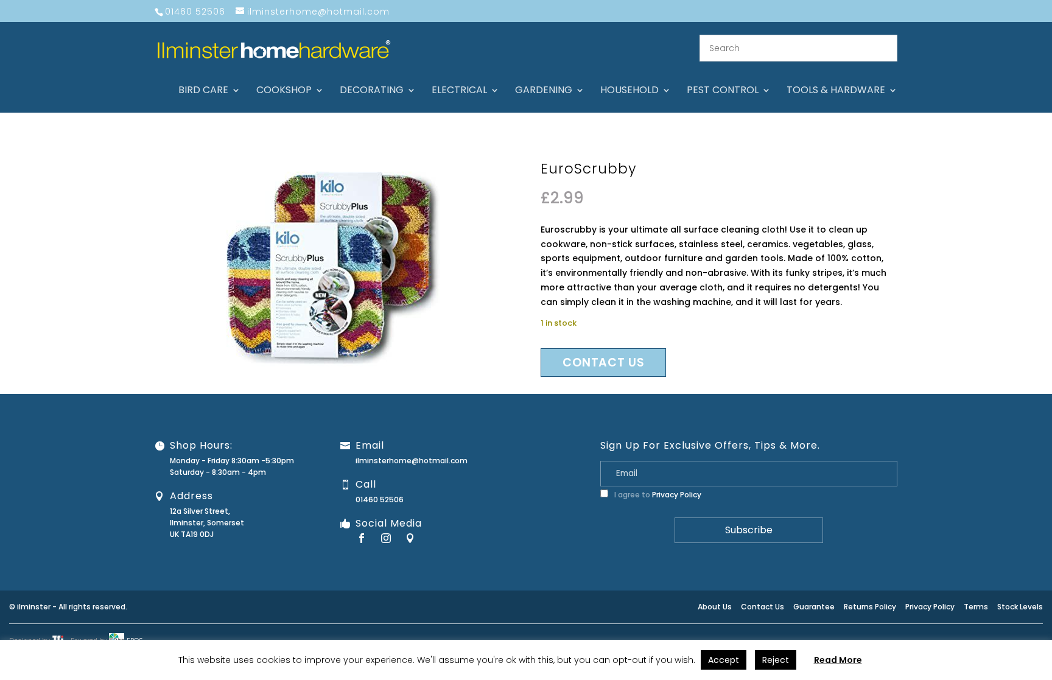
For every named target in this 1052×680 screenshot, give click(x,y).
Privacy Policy (676, 494)
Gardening (543, 91)
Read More (838, 660)
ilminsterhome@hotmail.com (412, 460)
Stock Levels (1020, 606)
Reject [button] (775, 660)
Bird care (203, 91)
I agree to (656, 494)
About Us (715, 606)
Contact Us (762, 606)
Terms (976, 606)
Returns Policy (870, 606)
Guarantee (814, 606)
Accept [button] (723, 660)
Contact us (603, 362)
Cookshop (284, 91)
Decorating (372, 91)
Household (629, 91)
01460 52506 (380, 499)
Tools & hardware (836, 91)
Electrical (459, 91)
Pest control (723, 91)
